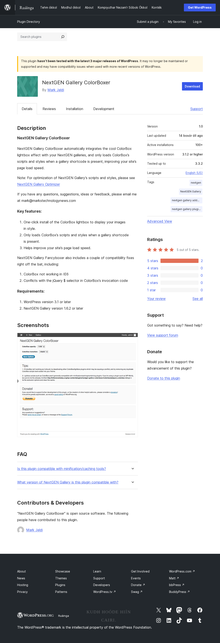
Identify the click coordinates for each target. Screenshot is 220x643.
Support (196, 109)
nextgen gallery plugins (187, 209)
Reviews (49, 109)
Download (192, 86)
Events (136, 578)
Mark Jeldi (55, 90)
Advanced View (159, 221)
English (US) (194, 173)
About (21, 571)
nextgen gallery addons (187, 200)
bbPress (177, 585)
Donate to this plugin (163, 378)
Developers (101, 585)
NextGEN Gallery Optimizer (38, 184)
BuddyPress (179, 592)
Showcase (62, 571)
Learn (97, 571)
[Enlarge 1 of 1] (132, 338)
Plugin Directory (28, 21)
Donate (138, 585)
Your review (156, 298)
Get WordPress (200, 7)
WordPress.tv (104, 592)
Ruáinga (63, 615)
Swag (137, 592)
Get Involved (140, 571)
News (21, 578)
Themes (61, 578)
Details (27, 109)
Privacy (22, 592)
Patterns (61, 592)
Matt (174, 578)
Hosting (22, 585)
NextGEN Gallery (190, 191)
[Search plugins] (62, 36)
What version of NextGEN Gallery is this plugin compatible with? (67, 482)
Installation (74, 109)
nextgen (196, 182)
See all (197, 298)
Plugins (60, 585)
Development (103, 109)
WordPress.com (182, 571)
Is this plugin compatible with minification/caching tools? (61, 469)
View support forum (162, 335)
